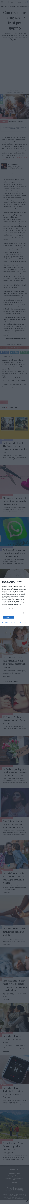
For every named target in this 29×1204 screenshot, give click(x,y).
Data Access (14, 622)
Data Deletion (5, 622)
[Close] (26, 581)
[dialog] (14, 602)
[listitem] (14, 609)
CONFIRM (8, 617)
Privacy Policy (23, 622)
